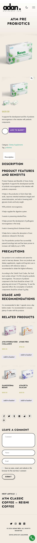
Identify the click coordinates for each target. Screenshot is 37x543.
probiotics (8, 147)
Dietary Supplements (16, 145)
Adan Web (17, 528)
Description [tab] (9, 157)
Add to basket (17, 130)
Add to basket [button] (9, 357)
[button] (31, 78)
